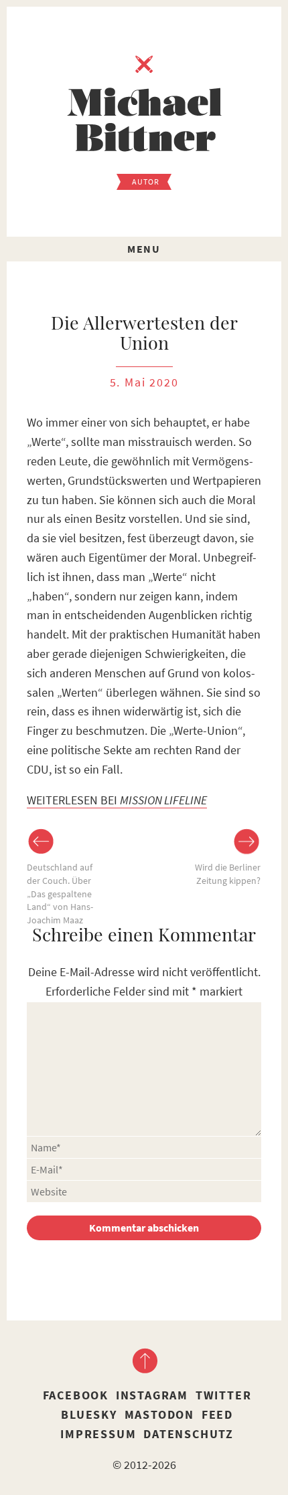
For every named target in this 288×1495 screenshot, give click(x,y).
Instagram (152, 1395)
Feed (217, 1414)
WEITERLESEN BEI (117, 800)
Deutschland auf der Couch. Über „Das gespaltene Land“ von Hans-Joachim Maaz (60, 893)
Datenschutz (188, 1434)
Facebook (76, 1395)
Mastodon (159, 1414)
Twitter (224, 1395)
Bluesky (89, 1414)
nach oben (144, 1361)
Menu (143, 248)
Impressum (98, 1434)
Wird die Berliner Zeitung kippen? (228, 874)
